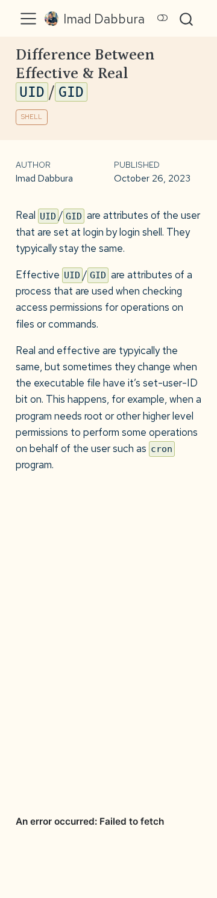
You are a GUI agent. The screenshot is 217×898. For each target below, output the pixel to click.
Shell (31, 116)
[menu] (28, 18)
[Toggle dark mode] (163, 18)
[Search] (186, 19)
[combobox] (187, 19)
